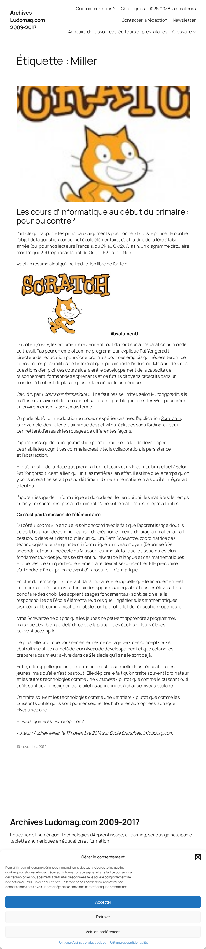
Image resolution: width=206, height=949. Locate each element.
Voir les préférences (103, 931)
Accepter (103, 902)
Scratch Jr (171, 418)
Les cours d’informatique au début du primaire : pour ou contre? (103, 216)
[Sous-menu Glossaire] (194, 31)
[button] (198, 857)
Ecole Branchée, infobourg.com (141, 733)
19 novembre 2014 (31, 746)
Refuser (103, 917)
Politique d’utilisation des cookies (82, 942)
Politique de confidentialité (128, 942)
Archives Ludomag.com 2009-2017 (27, 20)
